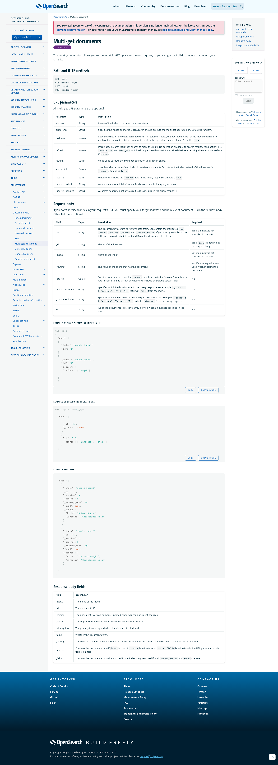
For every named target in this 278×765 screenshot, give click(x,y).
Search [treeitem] (15, 142)
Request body (243, 40)
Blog (187, 6)
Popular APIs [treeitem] (19, 341)
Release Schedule (134, 691)
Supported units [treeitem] (21, 331)
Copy (190, 389)
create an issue (252, 123)
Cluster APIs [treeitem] (19, 202)
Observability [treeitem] (18, 164)
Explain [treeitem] (17, 264)
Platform (130, 6)
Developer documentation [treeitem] (25, 355)
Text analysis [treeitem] (18, 121)
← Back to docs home (22, 30)
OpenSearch (53, 6)
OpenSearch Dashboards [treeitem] (24, 75)
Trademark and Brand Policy (140, 713)
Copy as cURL (208, 389)
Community (148, 6)
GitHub (54, 697)
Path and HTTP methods (244, 31)
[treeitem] (44, 47)
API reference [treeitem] (18, 185)
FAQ (126, 702)
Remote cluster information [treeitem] (27, 300)
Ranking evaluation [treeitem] (23, 295)
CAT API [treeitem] (17, 197)
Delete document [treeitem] (24, 233)
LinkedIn (202, 697)
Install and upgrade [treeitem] (22, 54)
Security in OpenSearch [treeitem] (23, 100)
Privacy (128, 719)
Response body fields (247, 45)
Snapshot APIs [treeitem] (20, 320)
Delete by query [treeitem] (23, 248)
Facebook (202, 713)
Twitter (201, 691)
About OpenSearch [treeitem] (21, 47)
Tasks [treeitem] (16, 325)
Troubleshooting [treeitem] (20, 348)
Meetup (202, 708)
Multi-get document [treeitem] (26, 243)
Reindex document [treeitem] (25, 259)
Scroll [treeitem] (16, 310)
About (117, 6)
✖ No (256, 70)
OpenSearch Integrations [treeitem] (24, 82)
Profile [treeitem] (16, 289)
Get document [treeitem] (22, 223)
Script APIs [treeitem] (18, 305)
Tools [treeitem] (14, 178)
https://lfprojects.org (151, 756)
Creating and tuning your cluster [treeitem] (25, 91)
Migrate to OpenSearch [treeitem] (23, 61)
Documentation (170, 6)
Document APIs (60, 16)
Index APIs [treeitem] (18, 269)
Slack (53, 702)
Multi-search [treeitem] (20, 279)
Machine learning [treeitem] (20, 149)
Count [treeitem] (16, 207)
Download (200, 6)
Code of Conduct (60, 686)
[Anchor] (91, 70)
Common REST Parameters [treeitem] (27, 336)
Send (248, 100)
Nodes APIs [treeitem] (19, 284)
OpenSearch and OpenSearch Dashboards (25, 20)
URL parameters (245, 36)
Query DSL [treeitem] (16, 128)
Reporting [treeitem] (16, 171)
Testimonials (131, 708)
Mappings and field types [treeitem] (24, 114)
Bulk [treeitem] (17, 238)
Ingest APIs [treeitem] (19, 274)
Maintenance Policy (135, 697)
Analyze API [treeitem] (19, 192)
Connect (202, 686)
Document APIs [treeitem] (21, 212)
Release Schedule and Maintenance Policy (187, 30)
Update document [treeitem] (24, 228)
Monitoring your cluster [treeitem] (24, 156)
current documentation (71, 30)
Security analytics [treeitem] (21, 107)
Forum (54, 691)
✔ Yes (241, 70)
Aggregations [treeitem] (18, 135)
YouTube (202, 702)
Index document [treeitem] (23, 217)
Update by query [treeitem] (24, 253)
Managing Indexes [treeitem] (20, 68)
